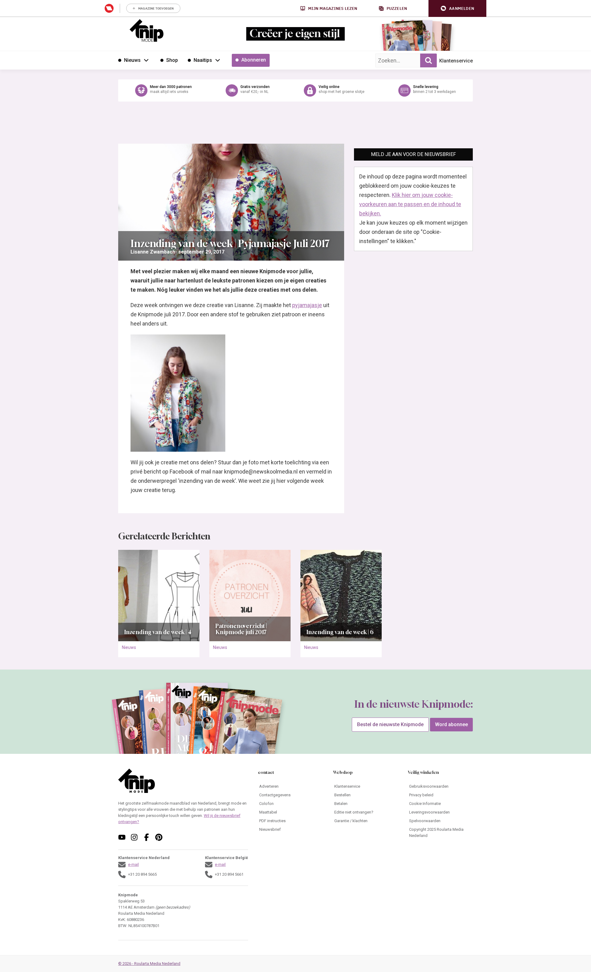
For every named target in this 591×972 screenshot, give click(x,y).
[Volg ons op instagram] (134, 837)
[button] (457, 8)
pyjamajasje (307, 305)
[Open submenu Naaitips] (217, 60)
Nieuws (129, 647)
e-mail (133, 864)
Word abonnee (451, 724)
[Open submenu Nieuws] (146, 60)
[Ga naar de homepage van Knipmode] (146, 30)
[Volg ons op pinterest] (159, 837)
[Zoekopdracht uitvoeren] (428, 60)
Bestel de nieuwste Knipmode (390, 724)
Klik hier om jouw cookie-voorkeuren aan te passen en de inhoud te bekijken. (410, 204)
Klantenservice (456, 61)
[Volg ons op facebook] (146, 837)
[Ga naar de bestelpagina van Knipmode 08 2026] (398, 38)
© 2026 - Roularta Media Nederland (149, 963)
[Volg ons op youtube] (122, 837)
